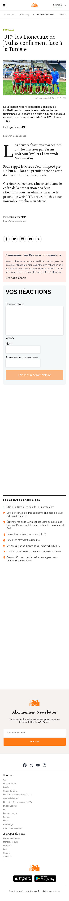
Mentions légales (10, 842)
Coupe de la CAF (10, 798)
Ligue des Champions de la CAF (17, 795)
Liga (5, 809)
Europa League (10, 806)
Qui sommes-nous (11, 838)
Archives (7, 857)
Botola (6, 787)
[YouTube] (38, 765)
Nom (9, 343)
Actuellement (10, 15)
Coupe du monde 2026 (43, 15)
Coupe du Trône (10, 791)
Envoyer (34, 741)
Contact (6, 853)
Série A (6, 817)
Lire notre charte (15, 278)
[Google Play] (45, 878)
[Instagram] (44, 765)
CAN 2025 (24, 15)
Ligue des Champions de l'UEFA (17, 802)
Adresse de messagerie (22, 357)
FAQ (5, 849)
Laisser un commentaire (34, 375)
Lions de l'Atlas (10, 783)
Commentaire (15, 304)
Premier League (10, 813)
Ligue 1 (6, 821)
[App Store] (22, 878)
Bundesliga (8, 824)
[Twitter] (31, 765)
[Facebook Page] (25, 765)
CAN (5, 780)
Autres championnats (12, 828)
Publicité (7, 845)
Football (8, 30)
